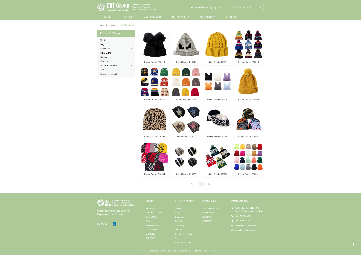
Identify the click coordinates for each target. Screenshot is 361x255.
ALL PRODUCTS (153, 17)
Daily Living (116, 53)
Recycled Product (108, 74)
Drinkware (116, 48)
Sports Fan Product (116, 65)
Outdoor (116, 61)
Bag (116, 44)
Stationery (116, 57)
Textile (112, 25)
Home (101, 25)
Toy (116, 70)
